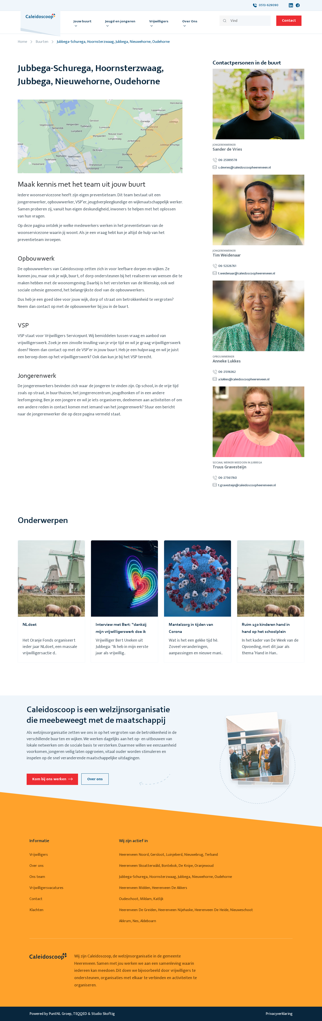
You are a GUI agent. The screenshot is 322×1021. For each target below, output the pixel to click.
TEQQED (80, 1014)
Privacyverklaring (279, 1014)
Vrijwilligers (38, 855)
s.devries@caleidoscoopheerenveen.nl (244, 167)
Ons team (37, 877)
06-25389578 (227, 160)
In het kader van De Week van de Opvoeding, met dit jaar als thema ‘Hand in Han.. (270, 646)
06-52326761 (227, 266)
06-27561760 (227, 477)
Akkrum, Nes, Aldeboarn (137, 921)
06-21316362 (227, 371)
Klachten (36, 910)
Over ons (95, 779)
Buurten (42, 42)
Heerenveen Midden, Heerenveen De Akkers (153, 888)
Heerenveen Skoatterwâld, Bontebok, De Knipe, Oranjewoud (166, 866)
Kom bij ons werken (49, 779)
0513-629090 (267, 5)
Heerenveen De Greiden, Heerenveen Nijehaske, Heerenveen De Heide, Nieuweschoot (186, 910)
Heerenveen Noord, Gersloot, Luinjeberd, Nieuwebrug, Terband (168, 855)
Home (22, 42)
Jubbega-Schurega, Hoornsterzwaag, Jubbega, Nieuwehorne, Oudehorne (175, 877)
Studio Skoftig (103, 1014)
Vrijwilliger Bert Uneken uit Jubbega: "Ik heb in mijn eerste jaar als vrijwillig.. (122, 646)
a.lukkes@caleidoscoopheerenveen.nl (243, 379)
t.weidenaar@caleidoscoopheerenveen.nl (246, 273)
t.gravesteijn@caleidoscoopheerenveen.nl (247, 485)
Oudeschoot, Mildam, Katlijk (141, 899)
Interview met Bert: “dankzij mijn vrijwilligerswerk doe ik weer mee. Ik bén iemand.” (121, 632)
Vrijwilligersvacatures (46, 888)
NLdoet (30, 625)
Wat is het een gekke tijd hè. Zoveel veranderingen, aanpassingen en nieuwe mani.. (196, 646)
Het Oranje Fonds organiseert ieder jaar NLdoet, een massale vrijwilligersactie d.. (50, 646)
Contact (289, 20)
